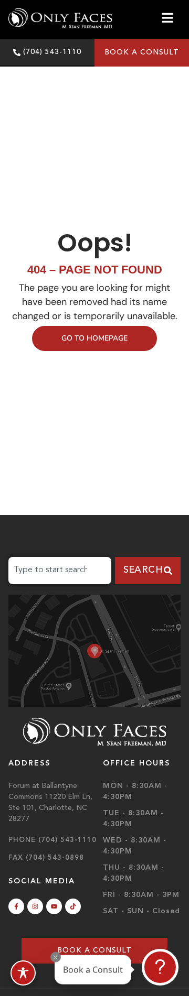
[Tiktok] (73, 906)
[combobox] (59, 570)
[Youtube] (54, 906)
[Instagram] (35, 906)
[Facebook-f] (16, 906)
